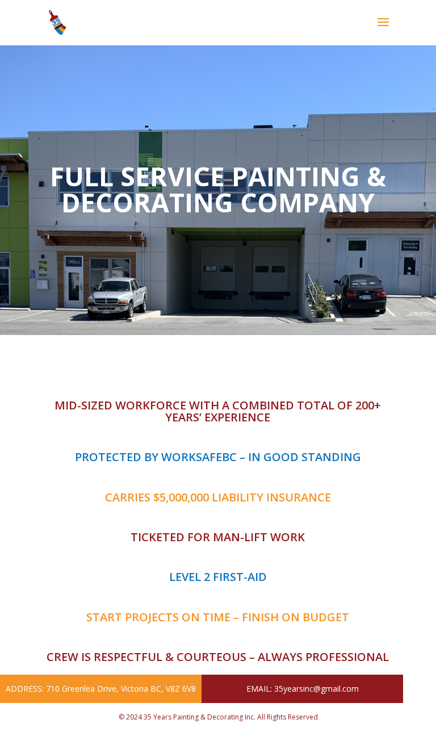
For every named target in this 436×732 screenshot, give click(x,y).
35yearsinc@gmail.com (316, 688)
